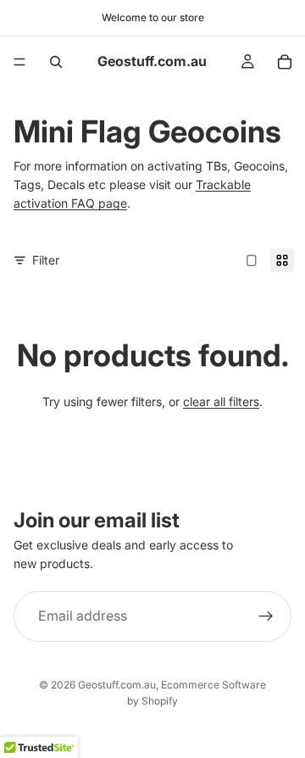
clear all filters (221, 401)
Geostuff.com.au (117, 684)
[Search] (56, 62)
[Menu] (19, 61)
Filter (45, 260)
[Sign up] (266, 616)
